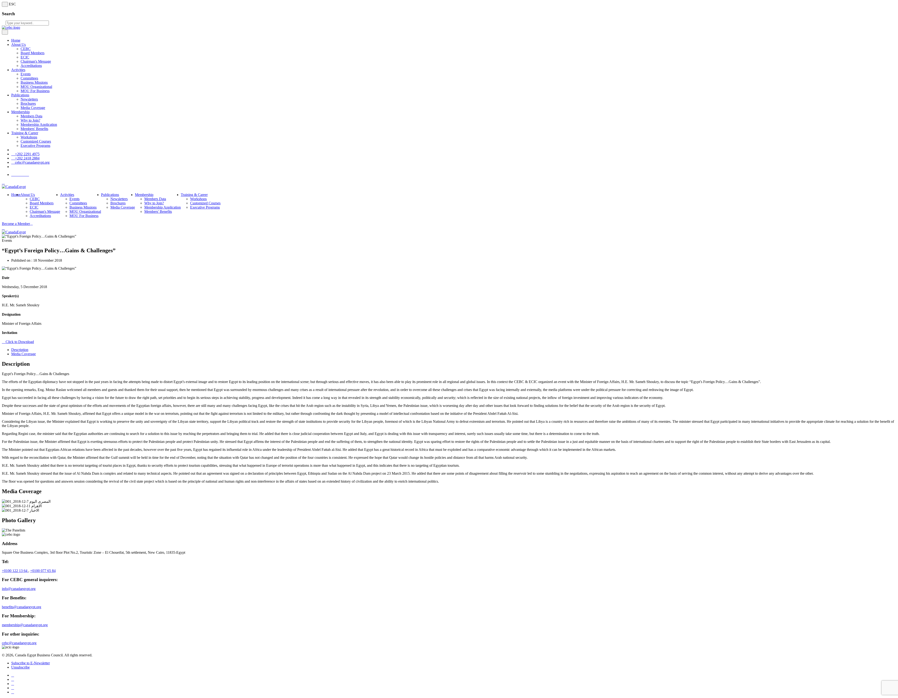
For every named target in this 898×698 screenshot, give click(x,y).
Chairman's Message (36, 61)
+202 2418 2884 (27, 158)
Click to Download (19, 342)
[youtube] (12, 684)
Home (15, 40)
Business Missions (34, 82)
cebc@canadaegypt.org (32, 162)
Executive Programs (35, 146)
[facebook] (12, 675)
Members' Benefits (34, 129)
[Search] (3, 228)
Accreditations (31, 66)
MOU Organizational (36, 87)
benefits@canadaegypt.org (21, 607)
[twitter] (12, 679)
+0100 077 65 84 (43, 571)
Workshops (29, 137)
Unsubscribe (20, 667)
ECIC (25, 57)
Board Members (32, 53)
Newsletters (29, 99)
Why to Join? (30, 120)
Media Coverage (33, 108)
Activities (18, 70)
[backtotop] (3, 182)
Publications (20, 95)
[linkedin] (12, 688)
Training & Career (24, 133)
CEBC (26, 49)
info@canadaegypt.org (19, 589)
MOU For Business (35, 91)
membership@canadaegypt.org (25, 625)
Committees (29, 78)
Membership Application (39, 125)
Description (19, 350)
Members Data (31, 116)
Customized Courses (36, 141)
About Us (18, 45)
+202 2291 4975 (27, 154)
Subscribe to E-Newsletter (30, 663)
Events (26, 74)
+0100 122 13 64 (15, 571)
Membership (20, 112)
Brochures (28, 103)
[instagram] (12, 692)
